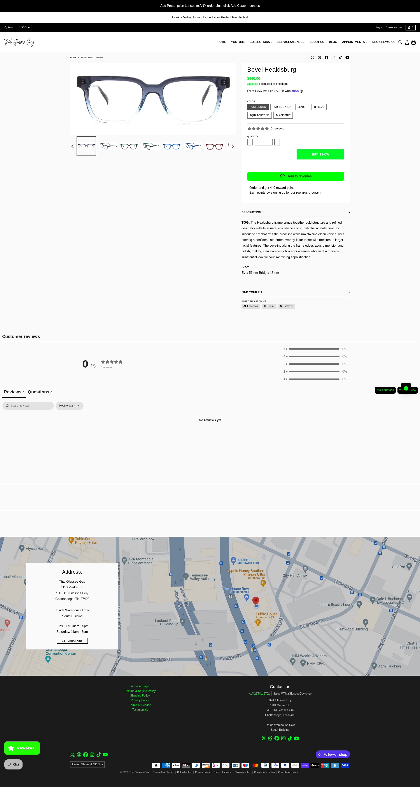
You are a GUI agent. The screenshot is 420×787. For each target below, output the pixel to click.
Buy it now (320, 154)
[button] (86, 146)
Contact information (264, 772)
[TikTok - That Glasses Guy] (340, 57)
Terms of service (222, 772)
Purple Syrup (282, 107)
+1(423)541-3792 (259, 693)
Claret (302, 107)
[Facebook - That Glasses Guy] (326, 57)
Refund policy (184, 772)
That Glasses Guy (139, 772)
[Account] (407, 42)
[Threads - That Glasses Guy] (319, 57)
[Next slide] (233, 146)
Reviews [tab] (14, 391)
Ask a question (385, 390)
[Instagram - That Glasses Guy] (333, 57)
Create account (394, 27)
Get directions (72, 640)
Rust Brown (258, 107)
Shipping (252, 83)
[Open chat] (406, 388)
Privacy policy (202, 772)
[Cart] (413, 42)
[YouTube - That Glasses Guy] (347, 57)
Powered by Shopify (163, 772)
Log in (379, 27)
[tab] (40, 392)
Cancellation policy (288, 772)
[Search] (400, 42)
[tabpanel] (210, 435)
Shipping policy (243, 772)
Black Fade (283, 115)
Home (73, 57)
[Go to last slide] (73, 146)
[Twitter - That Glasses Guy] (312, 57)
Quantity (252, 136)
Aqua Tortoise (259, 115)
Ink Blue (318, 107)
